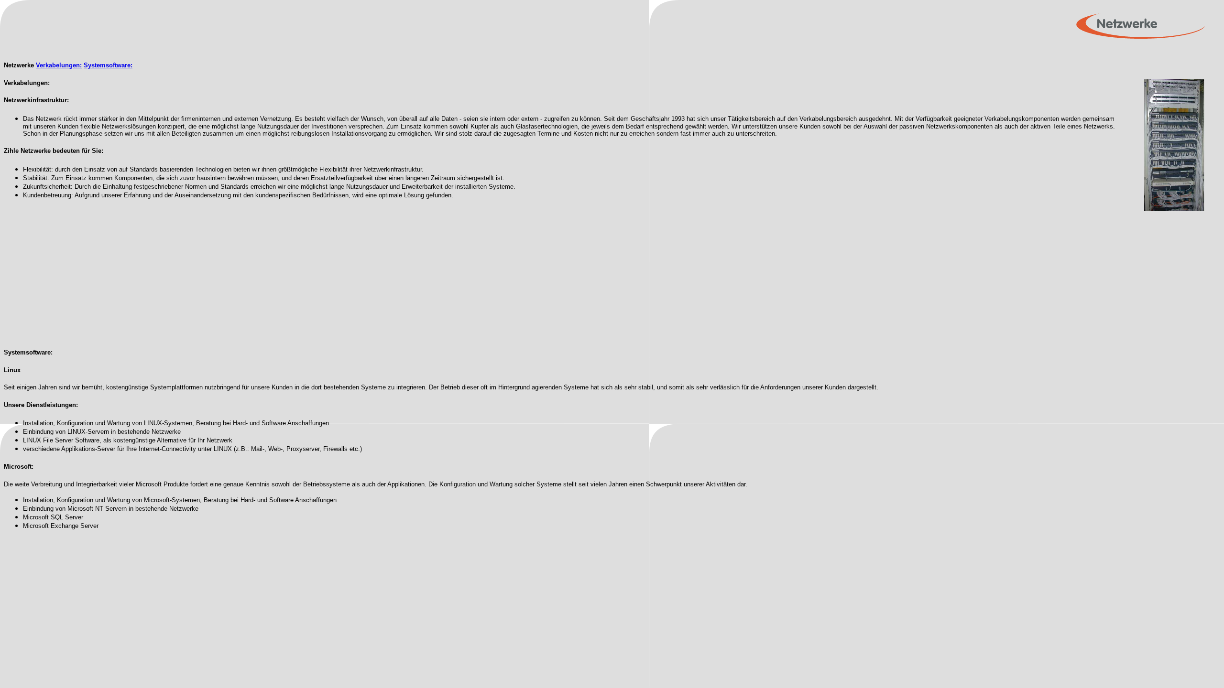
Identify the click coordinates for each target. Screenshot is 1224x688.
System (95, 65)
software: (119, 65)
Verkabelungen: (59, 65)
